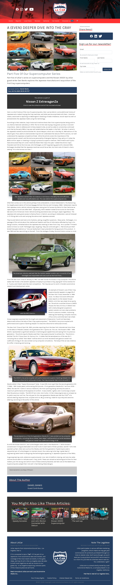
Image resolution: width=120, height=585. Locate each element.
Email (82, 49)
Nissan (34, 205)
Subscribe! (107, 69)
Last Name (100, 58)
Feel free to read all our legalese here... (97, 574)
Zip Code (83, 66)
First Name (83, 58)
